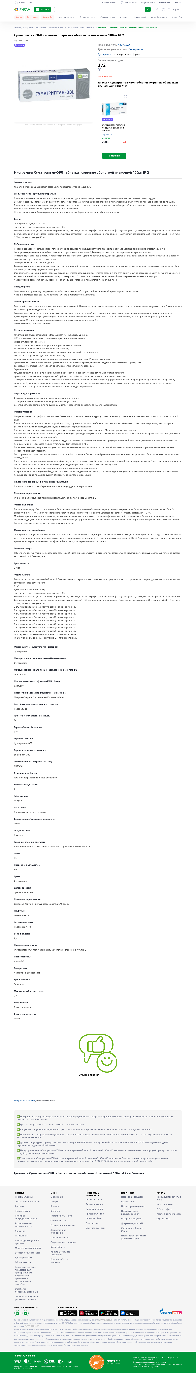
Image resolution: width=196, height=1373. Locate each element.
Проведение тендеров (132, 1197)
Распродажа (32, 17)
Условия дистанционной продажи (27, 1242)
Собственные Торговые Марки (133, 1229)
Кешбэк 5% (47, 17)
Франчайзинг (128, 1202)
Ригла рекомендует (66, 17)
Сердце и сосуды (107, 17)
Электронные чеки (95, 1228)
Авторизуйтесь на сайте (24, 1101)
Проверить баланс (95, 1214)
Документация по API (132, 1223)
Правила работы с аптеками (59, 1261)
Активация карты (94, 1204)
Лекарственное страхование (58, 1231)
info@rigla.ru (154, 1367)
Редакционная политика (63, 1225)
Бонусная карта (148, 3)
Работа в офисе (164, 1209)
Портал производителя (132, 1206)
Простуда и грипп (87, 17)
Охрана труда (163, 1219)
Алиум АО (124, 45)
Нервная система (56, 28)
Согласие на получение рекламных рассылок (26, 1298)
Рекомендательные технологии (60, 1253)
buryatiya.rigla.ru (104, 1320)
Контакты (55, 1211)
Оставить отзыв (58, 1221)
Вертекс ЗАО (107, 135)
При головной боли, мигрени (79, 28)
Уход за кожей (140, 17)
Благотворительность (61, 1216)
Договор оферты (23, 1258)
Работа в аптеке (164, 1204)
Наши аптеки (164, 3)
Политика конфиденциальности (26, 1217)
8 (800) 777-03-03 (32, 1326)
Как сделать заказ (24, 1197)
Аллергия (124, 17)
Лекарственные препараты (35, 28)
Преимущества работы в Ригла (169, 1198)
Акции (19, 17)
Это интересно (22, 1211)
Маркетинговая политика (28, 1248)
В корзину (114, 156)
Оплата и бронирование (27, 1202)
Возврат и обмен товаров (27, 1253)
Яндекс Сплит (178, 17)
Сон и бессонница (159, 17)
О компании (57, 1197)
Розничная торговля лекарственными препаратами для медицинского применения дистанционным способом (25, 1276)
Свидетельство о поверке (63, 1242)
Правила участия (94, 1209)
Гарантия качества (60, 1238)
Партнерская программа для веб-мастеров (133, 1237)
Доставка (19, 1206)
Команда (55, 1206)
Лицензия (20, 1231)
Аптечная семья (94, 1200)
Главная (17, 28)
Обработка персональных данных (26, 1290)
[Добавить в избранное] (126, 96)
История (55, 1202)
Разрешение (21, 1236)
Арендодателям (109, 3)
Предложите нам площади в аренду (130, 1212)
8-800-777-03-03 (24, 1355)
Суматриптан (135, 49)
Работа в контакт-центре (169, 1214)
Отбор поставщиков (131, 1219)
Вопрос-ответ (93, 1223)
